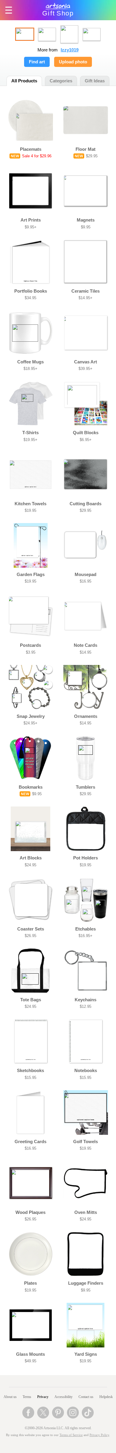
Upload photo (73, 61)
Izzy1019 (70, 50)
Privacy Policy (99, 1435)
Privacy (42, 1397)
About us (10, 1397)
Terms (27, 1397)
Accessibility (63, 1397)
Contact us (86, 1397)
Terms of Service (71, 1435)
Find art (37, 61)
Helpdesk (106, 1397)
